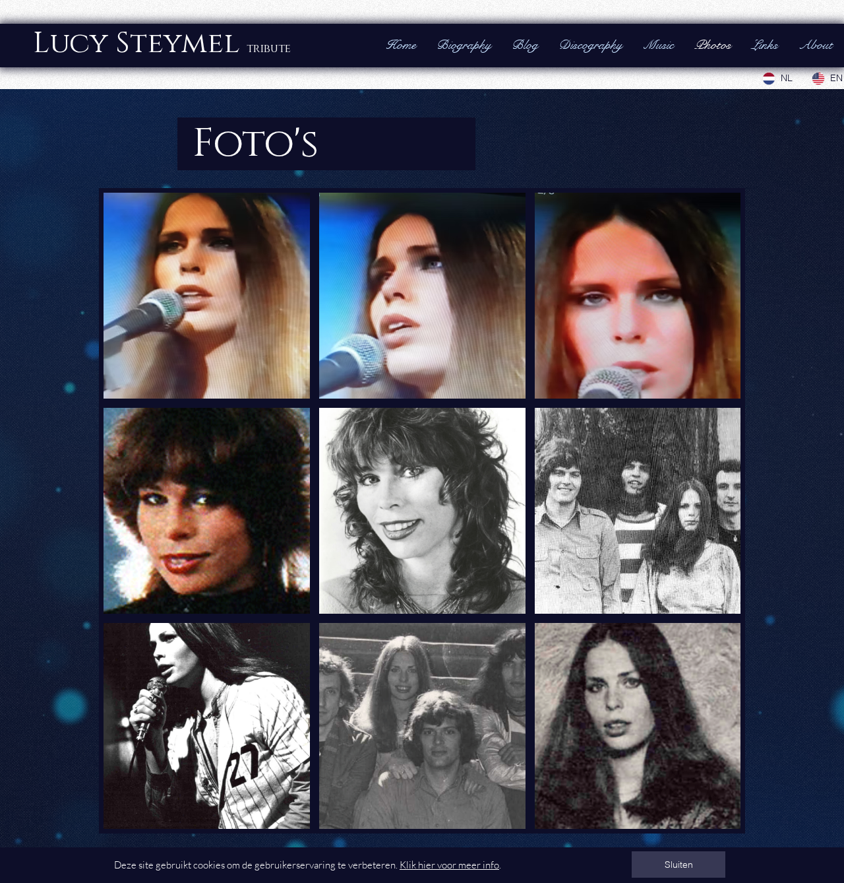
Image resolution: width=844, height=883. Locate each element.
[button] (678, 864)
